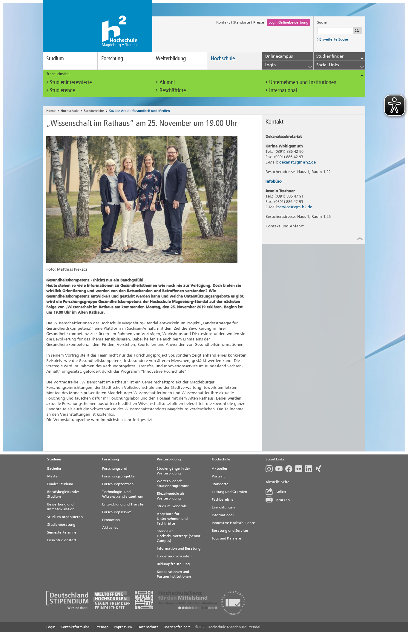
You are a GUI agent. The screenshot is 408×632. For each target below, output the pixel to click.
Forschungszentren (118, 484)
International (283, 90)
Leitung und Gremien (229, 492)
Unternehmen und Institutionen (302, 82)
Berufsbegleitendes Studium (63, 494)
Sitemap (101, 627)
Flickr (300, 468)
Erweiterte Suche (333, 39)
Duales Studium (60, 484)
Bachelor (54, 468)
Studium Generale (172, 506)
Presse (258, 22)
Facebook (290, 468)
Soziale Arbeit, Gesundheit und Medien (139, 111)
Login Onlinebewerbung (288, 22)
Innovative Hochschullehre (233, 523)
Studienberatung (61, 524)
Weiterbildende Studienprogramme (173, 483)
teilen (281, 491)
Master (53, 476)
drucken (283, 500)
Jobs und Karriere (226, 538)
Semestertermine (61, 532)
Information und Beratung (178, 548)
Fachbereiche (94, 111)
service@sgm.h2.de (295, 207)
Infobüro (274, 181)
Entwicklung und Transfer (123, 504)
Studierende (62, 90)
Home (51, 111)
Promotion (111, 520)
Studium (55, 58)
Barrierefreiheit (177, 627)
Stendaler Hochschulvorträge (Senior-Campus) (179, 536)
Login (50, 627)
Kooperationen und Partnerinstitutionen (174, 574)
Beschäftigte (172, 90)
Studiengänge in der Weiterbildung (173, 470)
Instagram (270, 468)
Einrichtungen (223, 507)
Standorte (241, 22)
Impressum (123, 627)
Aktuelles (110, 527)
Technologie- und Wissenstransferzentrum (122, 494)
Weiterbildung (171, 58)
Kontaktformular (75, 627)
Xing (320, 468)
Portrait (218, 476)
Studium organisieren (65, 517)
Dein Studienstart (61, 540)
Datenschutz (147, 627)
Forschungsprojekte (118, 476)
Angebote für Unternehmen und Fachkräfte (172, 518)
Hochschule (223, 58)
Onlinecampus (279, 56)
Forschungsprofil (115, 468)
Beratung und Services (230, 530)
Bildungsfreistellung (173, 564)
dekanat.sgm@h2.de (297, 162)
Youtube (280, 468)
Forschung (112, 58)
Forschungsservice (117, 512)
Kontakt (223, 22)
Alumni (167, 82)
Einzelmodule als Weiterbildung (171, 495)
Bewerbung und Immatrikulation (60, 506)
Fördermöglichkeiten (174, 556)
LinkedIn (310, 468)
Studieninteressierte (71, 82)
